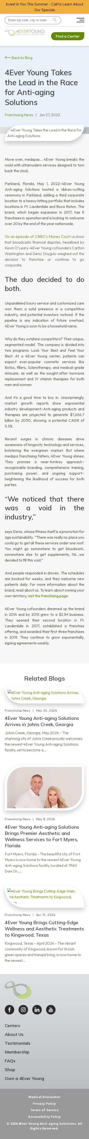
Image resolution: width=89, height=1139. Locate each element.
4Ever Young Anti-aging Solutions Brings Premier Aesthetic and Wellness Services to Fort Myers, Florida (42, 836)
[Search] (54, 20)
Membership (17, 1052)
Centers (12, 1025)
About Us (14, 1034)
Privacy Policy (44, 1103)
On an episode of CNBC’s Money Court (37, 236)
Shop (10, 1069)
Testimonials (17, 1043)
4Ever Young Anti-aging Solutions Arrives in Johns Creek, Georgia (42, 721)
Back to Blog (22, 57)
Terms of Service (44, 1110)
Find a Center (68, 36)
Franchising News (19, 114)
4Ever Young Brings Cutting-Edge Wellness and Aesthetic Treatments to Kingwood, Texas (44, 928)
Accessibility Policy (44, 1116)
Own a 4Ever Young (24, 1078)
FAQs (10, 1061)
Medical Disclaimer (44, 1097)
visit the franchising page (48, 595)
